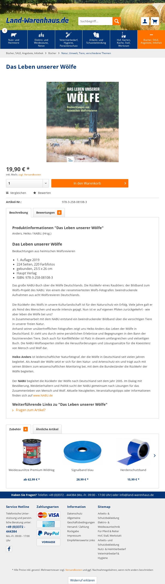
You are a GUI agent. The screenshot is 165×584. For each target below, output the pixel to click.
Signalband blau (82, 470)
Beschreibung (18, 212)
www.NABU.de (43, 395)
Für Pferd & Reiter (108, 531)
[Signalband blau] (82, 452)
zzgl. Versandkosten (30, 174)
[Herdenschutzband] (133, 452)
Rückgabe (73, 531)
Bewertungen (48, 212)
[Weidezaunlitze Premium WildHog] (31, 452)
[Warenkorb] (155, 21)
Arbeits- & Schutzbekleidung (108, 516)
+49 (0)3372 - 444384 (62, 495)
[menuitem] (99, 21)
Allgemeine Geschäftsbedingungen (81, 520)
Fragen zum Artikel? (30, 410)
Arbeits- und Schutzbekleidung (108, 542)
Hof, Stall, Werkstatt (110, 535)
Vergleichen (17, 193)
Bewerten (44, 193)
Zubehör (17, 429)
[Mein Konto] (145, 21)
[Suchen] (116, 21)
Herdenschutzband (133, 470)
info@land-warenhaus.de (137, 495)
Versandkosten (73, 570)
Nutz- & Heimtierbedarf (112, 549)
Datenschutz (74, 513)
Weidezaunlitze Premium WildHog (32, 470)
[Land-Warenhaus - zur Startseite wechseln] (37, 20)
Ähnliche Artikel (47, 429)
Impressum (74, 535)
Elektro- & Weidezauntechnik (109, 524)
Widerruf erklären (82, 580)
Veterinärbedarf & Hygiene (108, 556)
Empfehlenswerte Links (81, 540)
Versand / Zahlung (78, 527)
